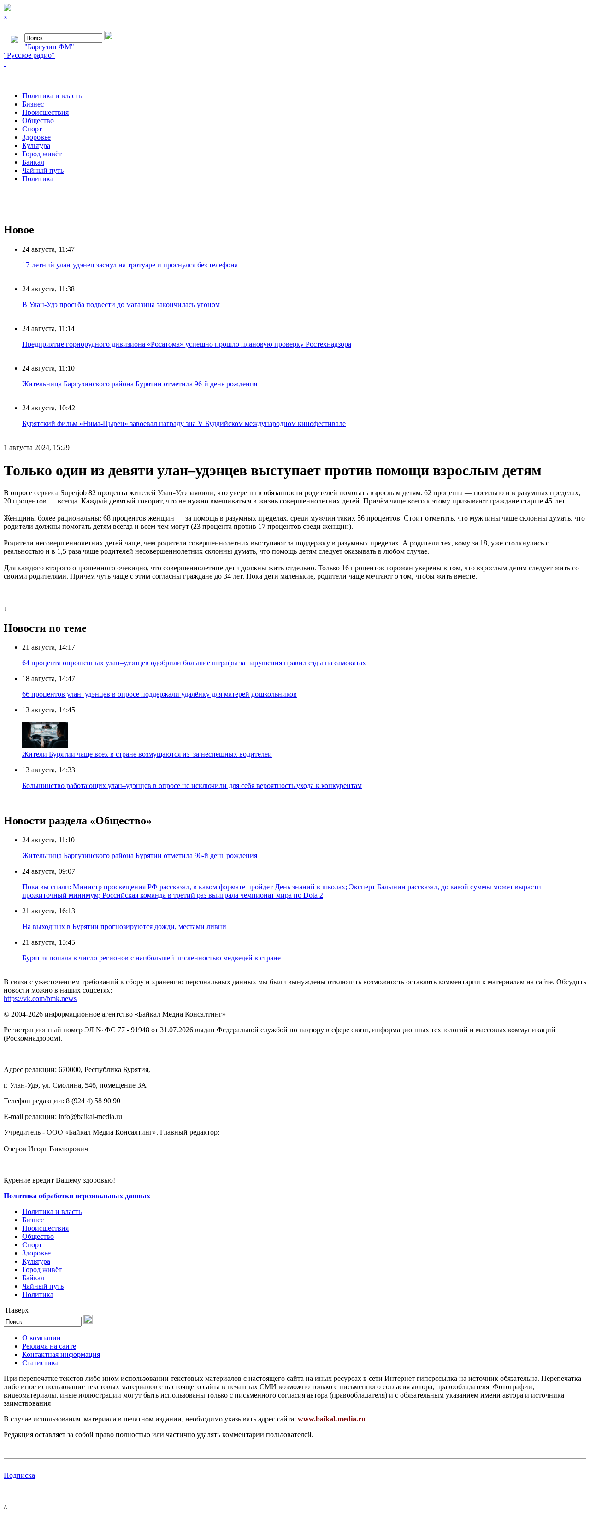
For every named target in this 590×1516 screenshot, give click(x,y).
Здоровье (36, 137)
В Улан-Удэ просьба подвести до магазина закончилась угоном (121, 304)
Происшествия (45, 112)
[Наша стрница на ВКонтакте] (295, 63)
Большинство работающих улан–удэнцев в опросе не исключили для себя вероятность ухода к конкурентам (192, 785)
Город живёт (42, 154)
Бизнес (33, 104)
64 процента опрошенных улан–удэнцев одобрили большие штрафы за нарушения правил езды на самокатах (194, 663)
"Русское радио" (29, 55)
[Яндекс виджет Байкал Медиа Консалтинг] (295, 80)
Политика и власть (52, 96)
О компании (41, 1338)
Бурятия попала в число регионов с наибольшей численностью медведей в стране (151, 958)
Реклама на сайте (49, 1346)
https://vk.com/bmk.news (40, 998)
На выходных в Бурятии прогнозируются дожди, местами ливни (124, 926)
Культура (36, 145)
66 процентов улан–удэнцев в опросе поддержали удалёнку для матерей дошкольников (159, 694)
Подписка (19, 1475)
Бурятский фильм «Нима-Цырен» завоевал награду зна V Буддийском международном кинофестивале (184, 423)
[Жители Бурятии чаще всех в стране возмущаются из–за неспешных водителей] (45, 746)
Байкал (33, 162)
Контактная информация (61, 1354)
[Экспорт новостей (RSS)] (295, 72)
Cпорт (32, 129)
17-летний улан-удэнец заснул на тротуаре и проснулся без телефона (130, 265)
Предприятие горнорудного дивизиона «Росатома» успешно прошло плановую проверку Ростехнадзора (186, 344)
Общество (38, 120)
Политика (37, 179)
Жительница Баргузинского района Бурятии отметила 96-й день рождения (139, 384)
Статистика (40, 1363)
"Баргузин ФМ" (49, 47)
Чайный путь (43, 170)
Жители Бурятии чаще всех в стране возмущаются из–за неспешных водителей (147, 754)
